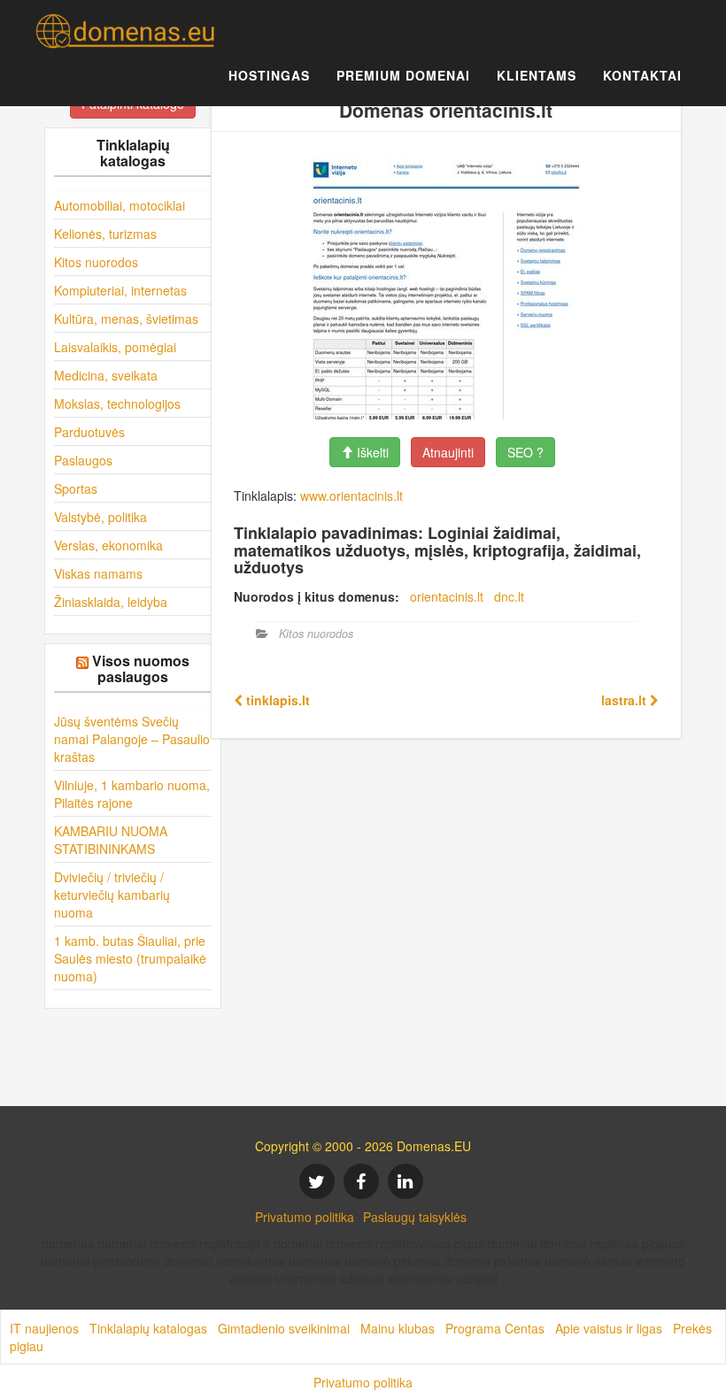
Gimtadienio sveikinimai (284, 1328)
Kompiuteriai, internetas (120, 290)
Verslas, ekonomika (108, 545)
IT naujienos (44, 1328)
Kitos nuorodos (96, 262)
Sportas (75, 488)
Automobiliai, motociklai (119, 205)
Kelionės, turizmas (105, 233)
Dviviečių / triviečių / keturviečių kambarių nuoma (112, 894)
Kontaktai (642, 75)
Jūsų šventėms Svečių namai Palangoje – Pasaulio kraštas (132, 738)
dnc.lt (509, 596)
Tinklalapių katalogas (148, 1328)
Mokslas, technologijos (117, 403)
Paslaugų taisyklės (415, 1217)
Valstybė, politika (100, 517)
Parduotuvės (89, 432)
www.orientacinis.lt (351, 495)
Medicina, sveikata (106, 375)
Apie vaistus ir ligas (608, 1328)
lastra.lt (625, 700)
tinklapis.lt (276, 700)
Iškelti (371, 452)
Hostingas (269, 75)
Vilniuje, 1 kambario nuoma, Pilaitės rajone (132, 793)
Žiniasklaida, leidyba (110, 602)
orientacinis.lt (446, 596)
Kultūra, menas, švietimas (126, 318)
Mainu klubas (397, 1328)
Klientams (536, 75)
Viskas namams (98, 573)
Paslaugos (83, 460)
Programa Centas (494, 1328)
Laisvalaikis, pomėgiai (115, 347)
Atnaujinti (448, 452)
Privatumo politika (304, 1217)
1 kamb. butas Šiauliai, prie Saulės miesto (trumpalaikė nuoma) (130, 958)
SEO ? (525, 452)
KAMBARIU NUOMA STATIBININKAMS (110, 839)
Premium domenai (403, 75)
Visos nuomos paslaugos (140, 668)
